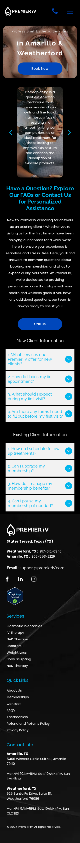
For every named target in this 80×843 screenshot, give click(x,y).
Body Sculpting (19, 659)
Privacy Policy (17, 730)
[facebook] (7, 579)
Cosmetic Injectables (24, 626)
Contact (14, 703)
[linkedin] (20, 579)
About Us (14, 690)
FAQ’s (11, 710)
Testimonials (17, 717)
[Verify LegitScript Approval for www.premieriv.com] (15, 590)
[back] (10, 132)
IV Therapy (15, 632)
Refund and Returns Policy (28, 723)
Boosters (14, 645)
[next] (69, 132)
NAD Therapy (17, 639)
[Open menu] (70, 11)
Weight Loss (17, 652)
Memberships (18, 697)
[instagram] (34, 579)
